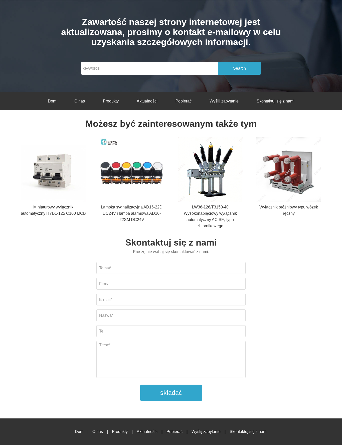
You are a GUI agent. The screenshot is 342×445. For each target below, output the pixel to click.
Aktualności (147, 101)
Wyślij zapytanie (224, 101)
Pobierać (184, 101)
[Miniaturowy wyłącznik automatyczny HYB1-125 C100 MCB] (53, 170)
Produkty (111, 101)
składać (171, 392)
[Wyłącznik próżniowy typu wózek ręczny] (288, 170)
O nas (79, 101)
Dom (52, 101)
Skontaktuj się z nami (275, 101)
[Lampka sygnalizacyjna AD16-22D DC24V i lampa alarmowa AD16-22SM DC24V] (131, 170)
